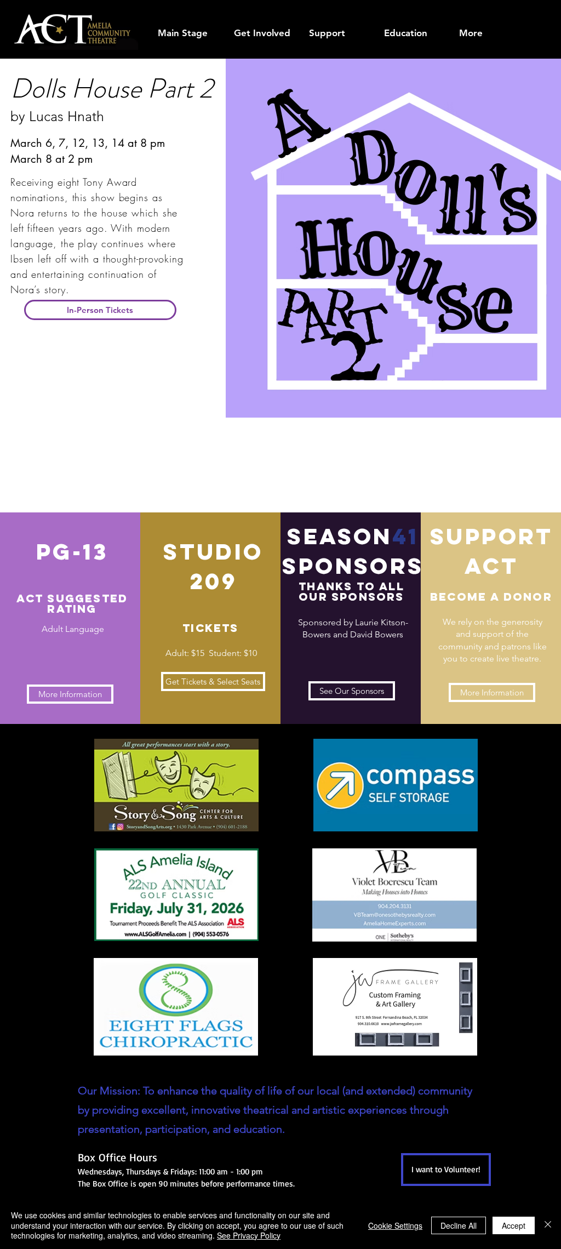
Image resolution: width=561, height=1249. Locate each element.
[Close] (547, 1225)
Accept (513, 1225)
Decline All (458, 1225)
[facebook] (488, 9)
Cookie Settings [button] (395, 1225)
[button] (263, 33)
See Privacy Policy (248, 1235)
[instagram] (538, 9)
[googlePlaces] (505, 9)
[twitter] (521, 9)
